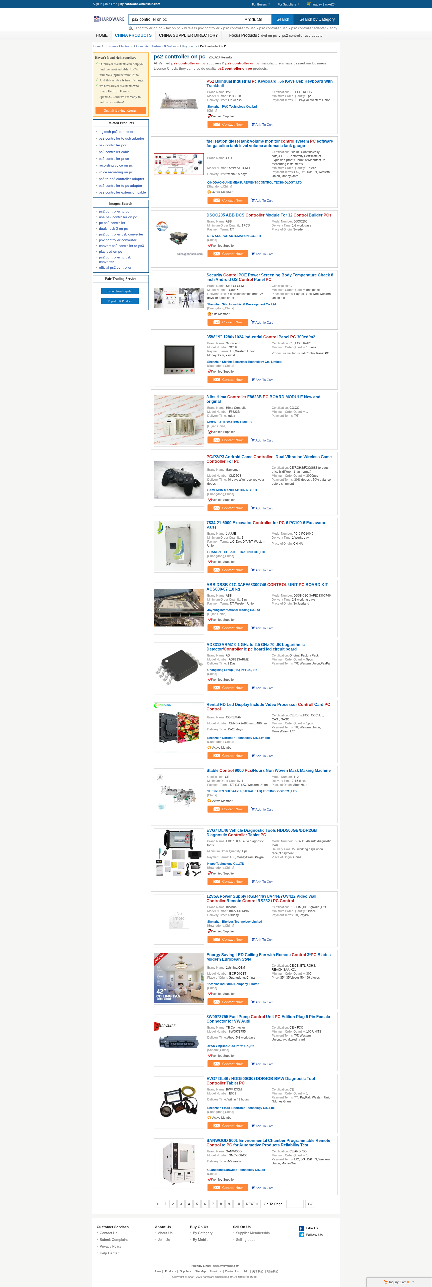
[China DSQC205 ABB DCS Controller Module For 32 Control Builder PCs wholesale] (179, 262)
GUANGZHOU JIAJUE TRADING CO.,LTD (236, 552)
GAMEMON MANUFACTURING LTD (232, 490)
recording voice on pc (116, 165)
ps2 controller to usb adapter (121, 138)
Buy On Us (199, 1227)
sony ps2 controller (325, 28)
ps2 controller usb (253, 28)
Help (245, 1271)
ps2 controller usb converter (121, 234)
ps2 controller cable (114, 152)
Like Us (312, 1228)
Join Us (164, 1240)
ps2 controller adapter (288, 28)
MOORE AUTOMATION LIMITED (229, 422)
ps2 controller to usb (219, 28)
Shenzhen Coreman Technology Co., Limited (238, 738)
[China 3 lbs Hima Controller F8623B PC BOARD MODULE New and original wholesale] (179, 444)
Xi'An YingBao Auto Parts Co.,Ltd (230, 1046)
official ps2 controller (115, 267)
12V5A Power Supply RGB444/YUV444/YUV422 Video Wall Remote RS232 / (261, 898)
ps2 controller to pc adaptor (120, 186)
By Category (202, 1233)
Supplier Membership (253, 1233)
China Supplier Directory (188, 35)
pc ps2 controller (112, 223)
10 (238, 1204)
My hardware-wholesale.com (140, 4)
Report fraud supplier (120, 291)
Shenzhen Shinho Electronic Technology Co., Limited (244, 362)
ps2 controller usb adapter (303, 35)
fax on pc (153, 28)
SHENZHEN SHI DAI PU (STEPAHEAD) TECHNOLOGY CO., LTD (252, 791)
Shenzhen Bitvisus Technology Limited (234, 921)
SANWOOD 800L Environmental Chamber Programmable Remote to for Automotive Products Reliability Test (268, 1142)
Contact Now (232, 124)
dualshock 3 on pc (113, 228)
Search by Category (317, 19)
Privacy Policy (111, 1246)
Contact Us (108, 1233)
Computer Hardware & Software (157, 46)
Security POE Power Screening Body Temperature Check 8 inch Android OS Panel (269, 277)
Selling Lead (246, 1240)
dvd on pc (269, 35)
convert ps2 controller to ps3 (121, 246)
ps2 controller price (114, 159)
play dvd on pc (110, 251)
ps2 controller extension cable (122, 192)
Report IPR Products (120, 301)
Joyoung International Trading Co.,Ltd (233, 610)
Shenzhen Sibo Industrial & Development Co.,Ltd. (241, 304)
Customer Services (113, 1227)
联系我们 (272, 1271)
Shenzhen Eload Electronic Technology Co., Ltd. (240, 1108)
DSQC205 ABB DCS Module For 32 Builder (269, 215)
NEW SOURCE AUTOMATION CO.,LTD (234, 236)
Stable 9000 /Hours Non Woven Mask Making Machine (268, 770)
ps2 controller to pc (114, 211)
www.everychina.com (226, 1265)
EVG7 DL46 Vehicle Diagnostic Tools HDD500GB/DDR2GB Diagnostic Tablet (261, 832)
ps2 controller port (113, 145)
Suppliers (185, 1271)
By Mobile (200, 1240)
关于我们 (257, 1271)
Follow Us (314, 1235)
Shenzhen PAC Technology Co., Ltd (232, 106)
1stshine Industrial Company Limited (233, 984)
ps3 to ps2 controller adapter (121, 179)
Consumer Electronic (118, 46)
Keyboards (189, 46)
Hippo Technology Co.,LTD (225, 863)
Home (102, 35)
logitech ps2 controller (116, 132)
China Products (133, 35)
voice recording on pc (116, 172)
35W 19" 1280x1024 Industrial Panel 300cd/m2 (260, 337)
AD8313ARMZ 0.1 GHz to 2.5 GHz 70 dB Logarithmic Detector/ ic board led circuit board (255, 647)
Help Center (109, 1253)
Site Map (200, 1271)
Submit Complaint (114, 1240)
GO (311, 1204)
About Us (163, 1227)
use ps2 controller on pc (118, 217)
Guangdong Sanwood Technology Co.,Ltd (236, 1170)
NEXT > (252, 1204)
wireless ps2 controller (182, 28)
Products (170, 1271)
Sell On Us (242, 1227)
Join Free (110, 4)
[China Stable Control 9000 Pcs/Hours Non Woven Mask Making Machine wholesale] (179, 817)
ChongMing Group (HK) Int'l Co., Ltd (232, 670)
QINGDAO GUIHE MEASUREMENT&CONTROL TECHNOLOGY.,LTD (254, 182)
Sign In (97, 4)
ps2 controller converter (117, 240)
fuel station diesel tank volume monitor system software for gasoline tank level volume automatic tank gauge (269, 143)
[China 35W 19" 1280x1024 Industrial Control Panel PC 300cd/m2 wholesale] (179, 384)
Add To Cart (264, 125)
